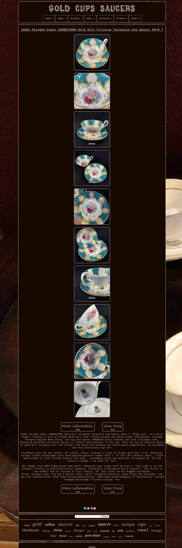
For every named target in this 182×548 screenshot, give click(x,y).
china (57, 530)
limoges (79, 530)
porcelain (93, 535)
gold (37, 524)
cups (142, 524)
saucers (65, 524)
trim (95, 531)
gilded (120, 537)
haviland (130, 531)
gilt (113, 531)
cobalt (79, 536)
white (71, 536)
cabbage (46, 530)
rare (84, 525)
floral (62, 535)
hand (27, 525)
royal (142, 530)
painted (104, 530)
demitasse (30, 530)
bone (157, 525)
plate (89, 531)
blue (54, 535)
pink (120, 530)
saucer (104, 524)
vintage (156, 530)
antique (128, 524)
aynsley (68, 531)
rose (116, 525)
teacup (129, 536)
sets (77, 525)
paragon (106, 537)
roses (114, 536)
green (150, 526)
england (92, 526)
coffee (50, 524)
